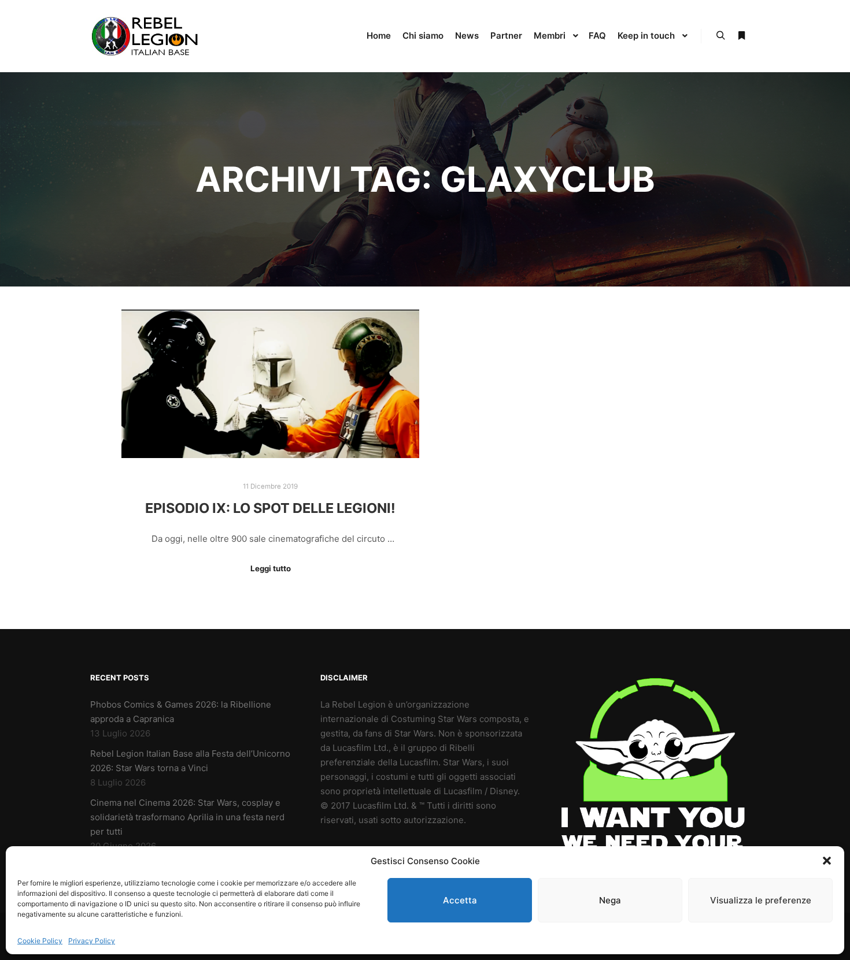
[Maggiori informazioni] (741, 35)
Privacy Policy (91, 940)
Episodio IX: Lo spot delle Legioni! (270, 508)
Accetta (460, 900)
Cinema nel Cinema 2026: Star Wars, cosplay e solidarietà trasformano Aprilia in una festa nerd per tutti (187, 817)
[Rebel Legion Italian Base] (147, 36)
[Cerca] (720, 35)
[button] (827, 860)
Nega (610, 900)
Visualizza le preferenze (760, 900)
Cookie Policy (39, 940)
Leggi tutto (270, 568)
